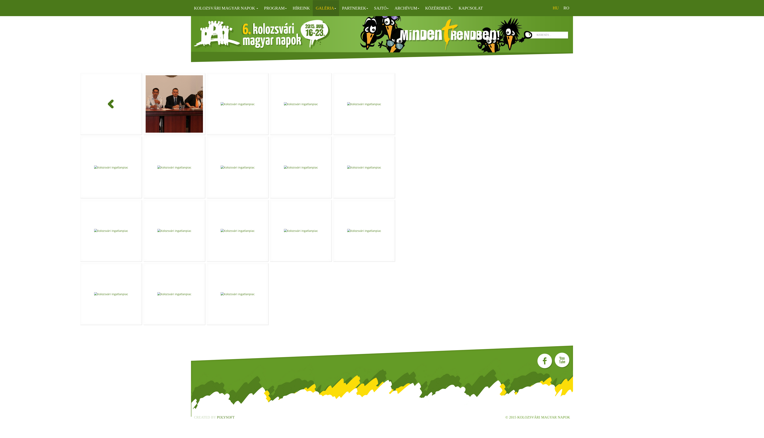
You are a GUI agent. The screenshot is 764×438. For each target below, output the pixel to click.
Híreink (301, 8)
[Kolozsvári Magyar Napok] (262, 34)
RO (566, 8)
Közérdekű (438, 8)
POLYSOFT (226, 417)
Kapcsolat (471, 8)
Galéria (325, 8)
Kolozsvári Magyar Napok (225, 8)
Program (274, 8)
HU (556, 8)
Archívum (406, 8)
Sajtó (380, 8)
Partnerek (354, 8)
